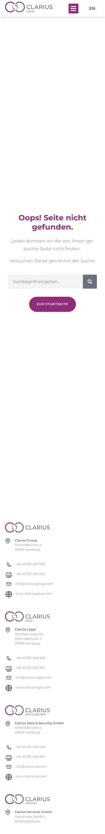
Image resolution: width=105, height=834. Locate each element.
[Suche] (90, 282)
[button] (73, 8)
